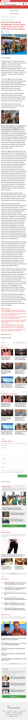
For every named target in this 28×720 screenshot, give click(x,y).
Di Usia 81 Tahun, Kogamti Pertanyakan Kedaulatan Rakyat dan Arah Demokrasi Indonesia (12, 508)
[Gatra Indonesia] (9, 4)
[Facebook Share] (14, 343)
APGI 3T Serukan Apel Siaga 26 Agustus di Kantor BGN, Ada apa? (17, 513)
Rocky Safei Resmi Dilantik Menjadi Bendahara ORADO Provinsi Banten (19, 568)
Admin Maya (6, 31)
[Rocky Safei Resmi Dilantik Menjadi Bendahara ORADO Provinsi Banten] (21, 561)
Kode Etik (9, 711)
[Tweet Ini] (17, 343)
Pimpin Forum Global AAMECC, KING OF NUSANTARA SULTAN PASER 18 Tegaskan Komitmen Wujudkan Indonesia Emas (13, 321)
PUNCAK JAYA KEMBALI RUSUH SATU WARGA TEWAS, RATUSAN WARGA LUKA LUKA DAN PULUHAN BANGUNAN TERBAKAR (14, 604)
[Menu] (2, 4)
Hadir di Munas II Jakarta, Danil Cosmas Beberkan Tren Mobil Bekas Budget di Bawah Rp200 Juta (17, 684)
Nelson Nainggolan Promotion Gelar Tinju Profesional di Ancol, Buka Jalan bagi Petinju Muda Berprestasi (6, 568)
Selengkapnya (13, 526)
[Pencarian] (26, 4)
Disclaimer (8, 712)
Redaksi (15, 711)
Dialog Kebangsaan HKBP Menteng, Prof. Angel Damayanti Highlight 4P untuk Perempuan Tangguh (13, 311)
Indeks (4, 711)
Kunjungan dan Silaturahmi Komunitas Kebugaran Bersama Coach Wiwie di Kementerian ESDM (13, 555)
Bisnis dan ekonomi (5, 20)
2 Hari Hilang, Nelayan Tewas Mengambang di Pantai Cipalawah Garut (13, 659)
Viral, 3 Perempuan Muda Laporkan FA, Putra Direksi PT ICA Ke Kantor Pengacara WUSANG (13, 644)
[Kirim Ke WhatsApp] (26, 343)
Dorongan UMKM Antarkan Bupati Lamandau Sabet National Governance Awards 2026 (13, 639)
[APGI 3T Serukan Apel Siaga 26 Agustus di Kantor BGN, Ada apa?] (5, 514)
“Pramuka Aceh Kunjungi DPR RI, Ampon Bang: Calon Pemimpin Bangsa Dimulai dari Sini (13, 314)
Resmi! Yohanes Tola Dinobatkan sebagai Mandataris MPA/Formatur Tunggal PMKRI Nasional (14, 317)
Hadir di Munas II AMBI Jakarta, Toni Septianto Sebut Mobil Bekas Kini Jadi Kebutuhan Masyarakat (17, 691)
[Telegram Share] (23, 343)
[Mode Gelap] (24, 4)
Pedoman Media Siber (17, 712)
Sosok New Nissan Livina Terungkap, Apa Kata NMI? (15, 593)
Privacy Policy (22, 711)
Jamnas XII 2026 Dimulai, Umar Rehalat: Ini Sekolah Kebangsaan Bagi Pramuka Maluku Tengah (13, 330)
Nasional (12, 20)
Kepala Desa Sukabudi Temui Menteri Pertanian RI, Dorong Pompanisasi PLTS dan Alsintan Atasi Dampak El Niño (15, 583)
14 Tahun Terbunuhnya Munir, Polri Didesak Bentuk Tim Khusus (13, 649)
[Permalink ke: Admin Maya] (2, 31)
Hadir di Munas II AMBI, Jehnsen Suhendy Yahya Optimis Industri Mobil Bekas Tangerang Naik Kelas (18, 678)
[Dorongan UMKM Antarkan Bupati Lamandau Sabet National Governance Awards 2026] (14, 628)
